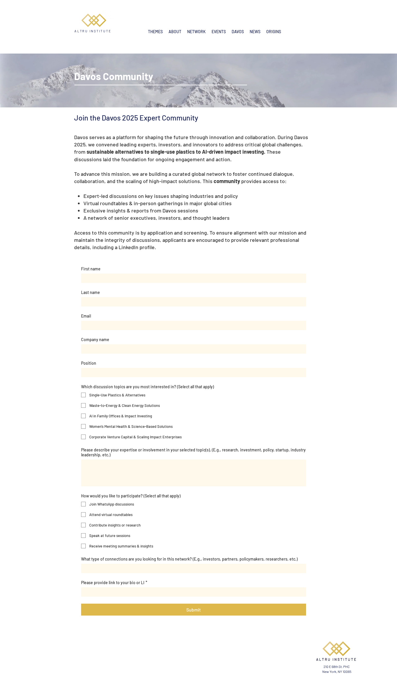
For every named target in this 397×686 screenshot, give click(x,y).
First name (91, 268)
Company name (95, 339)
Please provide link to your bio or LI (114, 582)
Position (88, 363)
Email (86, 315)
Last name (90, 292)
